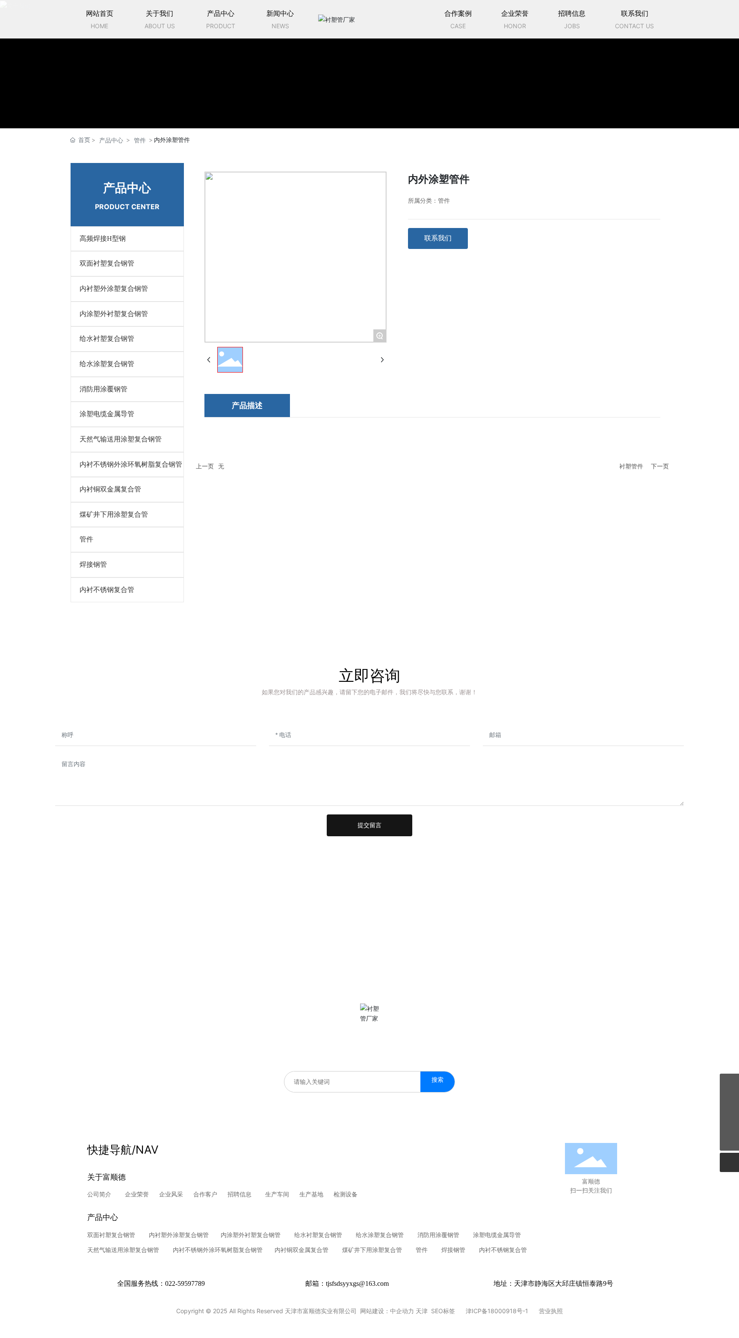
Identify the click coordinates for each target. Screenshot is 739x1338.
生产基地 (311, 1194)
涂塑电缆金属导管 (496, 1234)
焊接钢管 (453, 1249)
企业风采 (171, 1194)
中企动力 (402, 1310)
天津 (422, 1310)
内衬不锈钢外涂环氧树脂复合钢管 (218, 1249)
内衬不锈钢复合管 (503, 1249)
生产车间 (277, 1194)
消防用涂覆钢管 (439, 1234)
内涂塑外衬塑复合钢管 (251, 1234)
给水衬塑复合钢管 (318, 1234)
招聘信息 (239, 1194)
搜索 (437, 1079)
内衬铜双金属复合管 (300, 1249)
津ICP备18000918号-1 (497, 1310)
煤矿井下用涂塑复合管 (372, 1249)
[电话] (729, 1083)
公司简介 (100, 1194)
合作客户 (205, 1194)
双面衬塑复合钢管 (113, 1234)
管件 (140, 140)
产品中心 (111, 140)
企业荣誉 (137, 1194)
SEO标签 (443, 1310)
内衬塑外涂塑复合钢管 (179, 1234)
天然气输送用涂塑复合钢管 (123, 1249)
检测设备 (346, 1194)
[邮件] (729, 1121)
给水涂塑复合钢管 (380, 1234)
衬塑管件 (631, 466)
